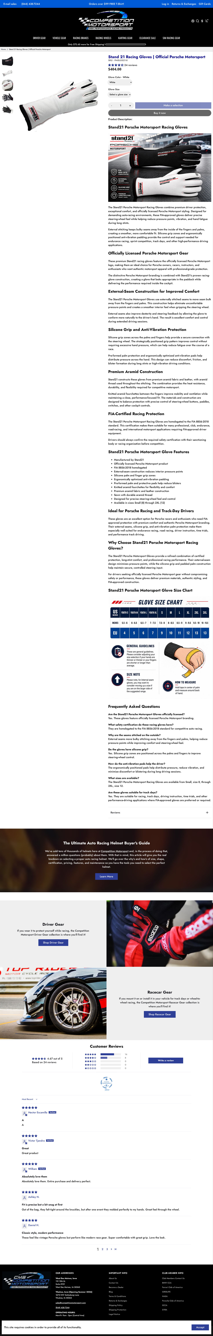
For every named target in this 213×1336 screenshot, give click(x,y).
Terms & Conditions (117, 1296)
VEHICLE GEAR (59, 38)
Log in (165, 4)
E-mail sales (10, 4)
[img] (29, 1108)
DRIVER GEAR (39, 38)
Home (3, 49)
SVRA (164, 1309)
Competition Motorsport (115, 851)
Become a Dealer (116, 1287)
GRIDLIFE (166, 1291)
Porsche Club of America (173, 1300)
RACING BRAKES (81, 38)
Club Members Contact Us (173, 1278)
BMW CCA (166, 1282)
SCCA (164, 1305)
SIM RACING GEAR (171, 38)
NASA (165, 1296)
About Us (113, 1278)
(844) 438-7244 (30, 4)
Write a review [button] (166, 1060)
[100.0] (106, 1082)
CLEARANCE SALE (147, 38)
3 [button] (107, 1249)
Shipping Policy (115, 1305)
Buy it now (160, 113)
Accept (200, 1327)
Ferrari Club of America (172, 1287)
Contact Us (113, 1282)
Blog (111, 1291)
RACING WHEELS (103, 38)
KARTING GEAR (125, 38)
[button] (116, 65)
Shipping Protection (117, 1309)
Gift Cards (205, 4)
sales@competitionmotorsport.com (71, 1302)
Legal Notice (114, 1314)
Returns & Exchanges (184, 4)
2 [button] (102, 1249)
